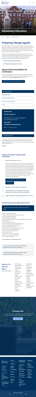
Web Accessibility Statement (21, 381)
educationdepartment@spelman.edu (12, 124)
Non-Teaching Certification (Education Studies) (13, 63)
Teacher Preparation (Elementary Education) (12, 60)
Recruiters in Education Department (8, 101)
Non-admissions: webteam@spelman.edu (5, 383)
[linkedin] (16, 394)
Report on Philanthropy (29, 370)
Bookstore (12, 371)
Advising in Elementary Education (8, 98)
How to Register (13, 369)
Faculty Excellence (29, 364)
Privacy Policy (21, 376)
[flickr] (10, 394)
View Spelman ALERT (21, 365)
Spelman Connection (29, 373)
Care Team (12, 376)
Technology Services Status (22, 374)
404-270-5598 (7, 122)
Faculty (3, 104)
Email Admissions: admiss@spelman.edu (5, 377)
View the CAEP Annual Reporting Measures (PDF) (15, 179)
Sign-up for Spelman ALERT (22, 369)
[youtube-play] (26, 394)
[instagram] (20, 394)
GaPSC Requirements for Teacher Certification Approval (13, 81)
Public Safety (21, 371)
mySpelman (12, 363)
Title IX (11, 382)
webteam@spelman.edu (22, 385)
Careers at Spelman (12, 380)
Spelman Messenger (29, 376)
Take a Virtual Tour (18, 318)
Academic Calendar (12, 367)
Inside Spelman (30, 367)
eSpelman (12, 374)
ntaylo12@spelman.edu (15, 77)
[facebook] (13, 394)
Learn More (4, 145)
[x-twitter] (23, 394)
